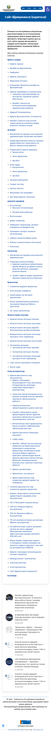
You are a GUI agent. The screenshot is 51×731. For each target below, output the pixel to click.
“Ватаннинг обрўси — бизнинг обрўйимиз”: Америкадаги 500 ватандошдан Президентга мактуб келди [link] (28, 631)
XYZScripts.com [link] (38, 730)
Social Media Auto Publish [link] (16, 730)
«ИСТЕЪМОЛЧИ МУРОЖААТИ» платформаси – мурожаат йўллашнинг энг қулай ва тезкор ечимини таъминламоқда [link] (30, 663)
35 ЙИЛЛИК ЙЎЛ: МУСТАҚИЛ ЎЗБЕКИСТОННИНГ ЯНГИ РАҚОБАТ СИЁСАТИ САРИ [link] (29, 617)
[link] (48, 9)
